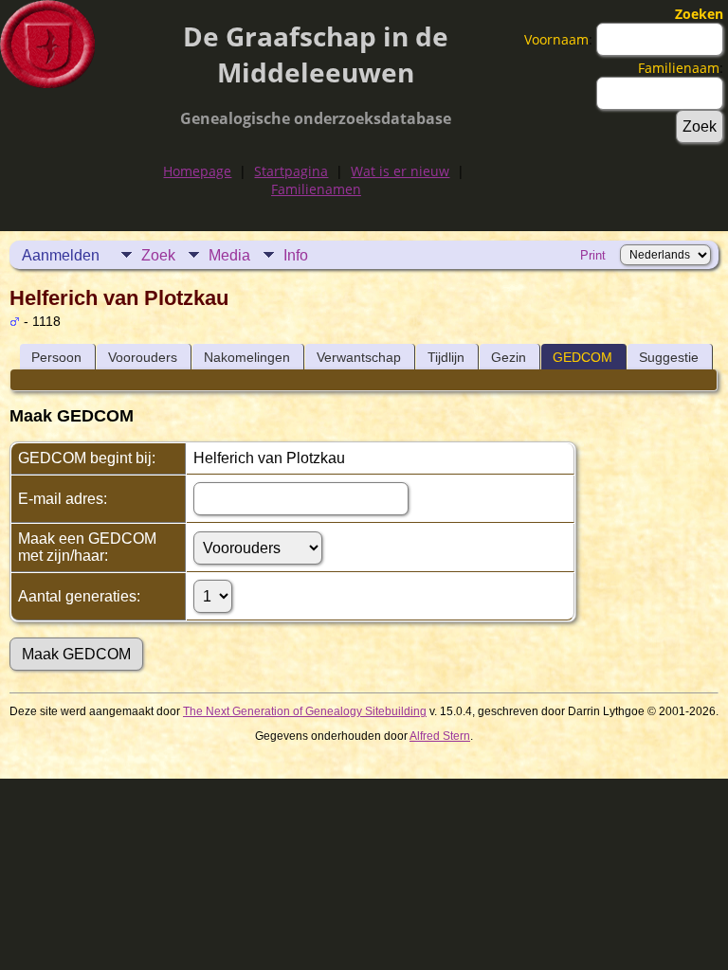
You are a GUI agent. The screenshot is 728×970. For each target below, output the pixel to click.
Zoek (158, 255)
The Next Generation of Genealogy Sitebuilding (305, 711)
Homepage (197, 171)
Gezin (508, 357)
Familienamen (316, 189)
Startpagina (291, 171)
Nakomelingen (247, 357)
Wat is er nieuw (400, 171)
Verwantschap (359, 357)
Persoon (56, 357)
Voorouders (142, 357)
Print (593, 255)
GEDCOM (582, 357)
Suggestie (669, 357)
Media (229, 255)
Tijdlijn (446, 357)
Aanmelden (61, 255)
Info (295, 255)
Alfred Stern (440, 736)
